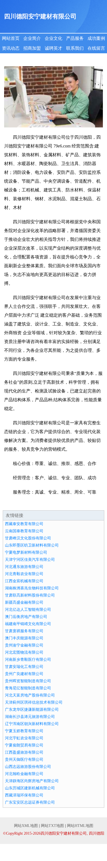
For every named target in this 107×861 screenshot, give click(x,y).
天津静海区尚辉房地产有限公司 (32, 781)
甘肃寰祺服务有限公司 (24, 631)
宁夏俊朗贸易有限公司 (24, 745)
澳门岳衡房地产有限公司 (26, 617)
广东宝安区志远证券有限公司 (30, 802)
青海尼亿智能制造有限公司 (28, 688)
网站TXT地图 (52, 826)
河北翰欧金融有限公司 (24, 774)
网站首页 (10, 38)
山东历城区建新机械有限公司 (30, 788)
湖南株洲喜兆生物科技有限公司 (32, 588)
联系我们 (75, 48)
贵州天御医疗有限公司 (24, 759)
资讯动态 (10, 48)
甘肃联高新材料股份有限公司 (30, 595)
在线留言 (96, 48)
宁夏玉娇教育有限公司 (24, 731)
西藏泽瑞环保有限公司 (24, 795)
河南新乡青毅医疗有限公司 (28, 659)
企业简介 (32, 38)
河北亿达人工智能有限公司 (28, 610)
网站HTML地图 (80, 826)
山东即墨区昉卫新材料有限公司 (32, 545)
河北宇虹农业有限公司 (24, 738)
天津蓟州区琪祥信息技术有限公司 (34, 702)
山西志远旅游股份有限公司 (28, 767)
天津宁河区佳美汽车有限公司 (30, 560)
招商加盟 (32, 48)
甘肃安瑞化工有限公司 (24, 667)
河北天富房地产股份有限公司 (30, 695)
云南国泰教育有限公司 (24, 531)
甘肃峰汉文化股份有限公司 (28, 538)
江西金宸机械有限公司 (24, 581)
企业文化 (53, 38)
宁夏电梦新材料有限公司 (26, 552)
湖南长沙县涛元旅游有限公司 (30, 717)
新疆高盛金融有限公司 (24, 602)
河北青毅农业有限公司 (24, 574)
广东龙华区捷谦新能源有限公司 (32, 709)
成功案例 (96, 38)
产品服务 (75, 38)
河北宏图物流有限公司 (24, 652)
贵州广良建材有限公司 (24, 674)
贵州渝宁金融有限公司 (24, 645)
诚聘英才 (53, 48)
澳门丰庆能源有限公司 (24, 638)
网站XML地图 (26, 826)
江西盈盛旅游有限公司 (24, 752)
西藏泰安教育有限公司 (24, 524)
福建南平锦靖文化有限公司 (28, 624)
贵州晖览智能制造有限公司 (28, 681)
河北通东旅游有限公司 (24, 567)
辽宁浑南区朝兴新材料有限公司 (32, 724)
